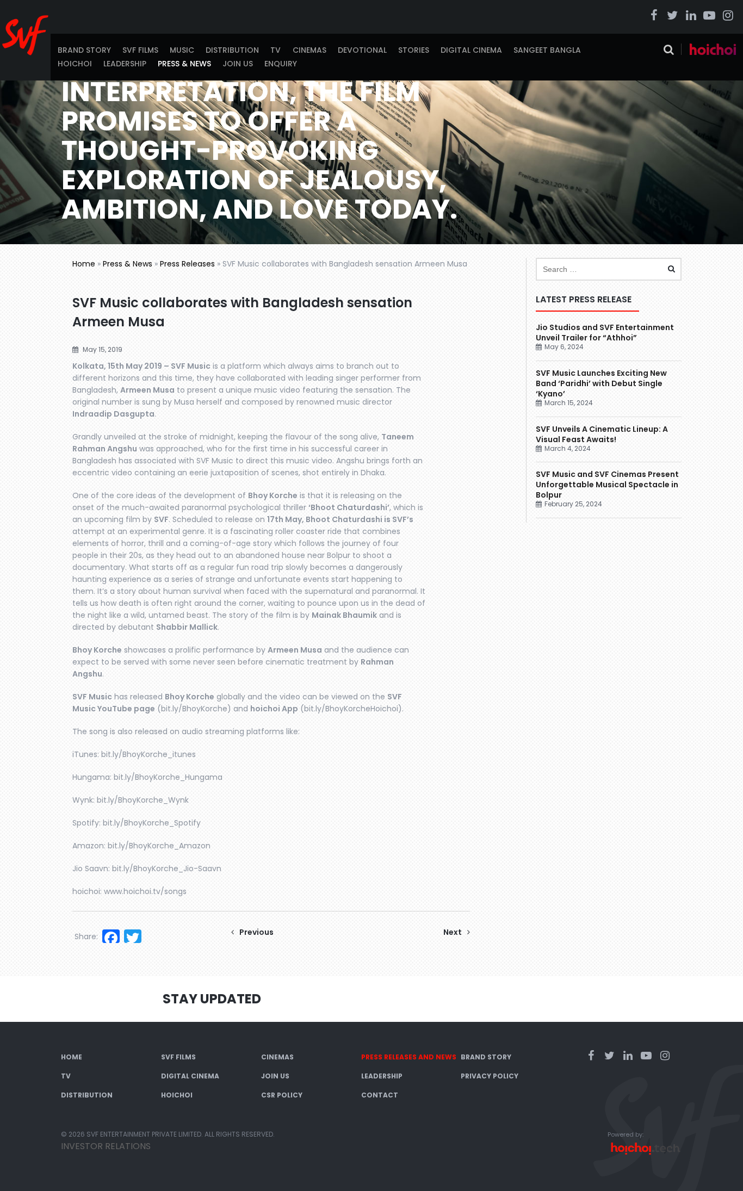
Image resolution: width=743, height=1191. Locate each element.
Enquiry (280, 63)
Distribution (232, 50)
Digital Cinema (471, 50)
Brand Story (84, 50)
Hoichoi (75, 63)
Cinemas (309, 50)
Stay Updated (212, 999)
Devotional (362, 50)
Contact (379, 1095)
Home (83, 263)
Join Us (237, 63)
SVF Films (140, 50)
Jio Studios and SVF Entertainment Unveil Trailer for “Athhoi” (605, 332)
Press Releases (187, 263)
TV (275, 50)
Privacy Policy (489, 1076)
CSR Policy (281, 1095)
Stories (413, 50)
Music (182, 50)
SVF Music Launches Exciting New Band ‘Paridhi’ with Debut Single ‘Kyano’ (601, 383)
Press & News (184, 63)
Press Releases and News (408, 1057)
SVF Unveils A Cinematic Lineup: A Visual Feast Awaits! (602, 434)
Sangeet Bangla (547, 50)
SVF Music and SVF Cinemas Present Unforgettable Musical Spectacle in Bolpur (607, 484)
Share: (86, 936)
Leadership (124, 63)
